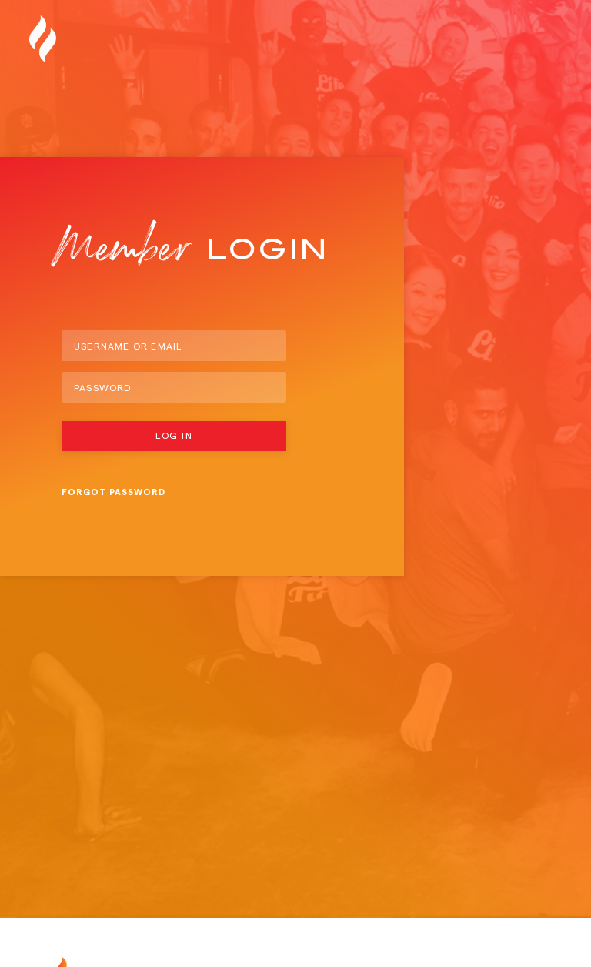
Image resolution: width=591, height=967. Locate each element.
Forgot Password (113, 492)
